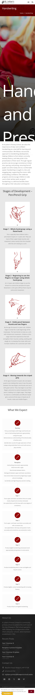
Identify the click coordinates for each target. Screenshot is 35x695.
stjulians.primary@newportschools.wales (19, 674)
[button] (28, 2)
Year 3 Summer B (8, 643)
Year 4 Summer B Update (10, 652)
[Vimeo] (24, 679)
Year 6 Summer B (8, 657)
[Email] (4, 679)
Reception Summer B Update (12, 648)
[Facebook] (9, 679)
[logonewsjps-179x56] (7, 2)
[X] (14, 679)
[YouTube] (19, 679)
